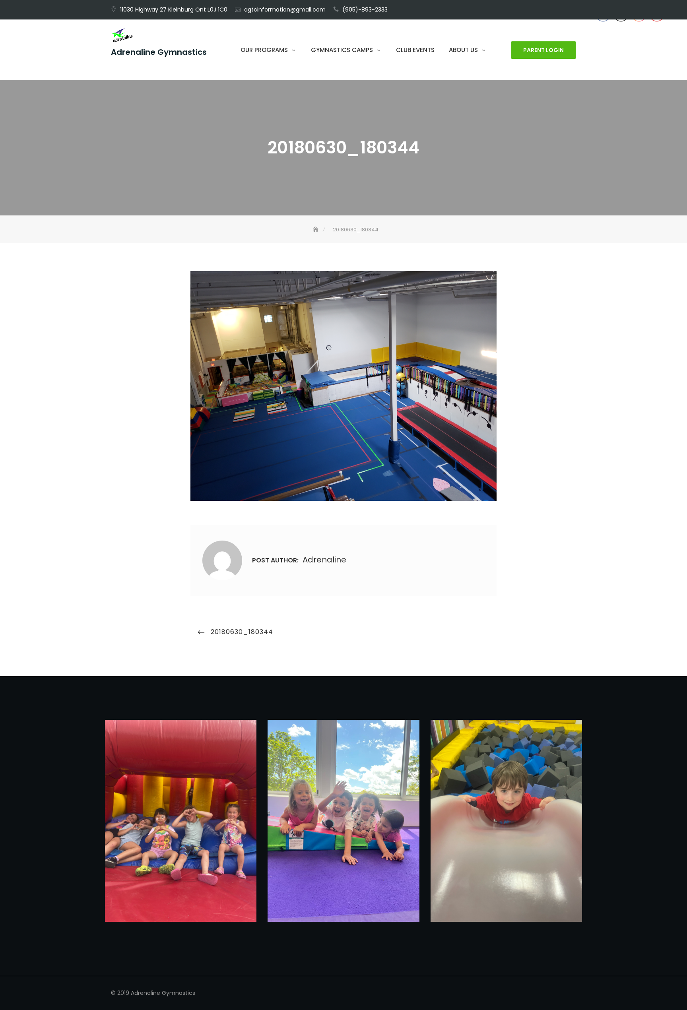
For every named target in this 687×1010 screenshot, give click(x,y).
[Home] (316, 229)
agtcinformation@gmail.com (285, 10)
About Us (463, 50)
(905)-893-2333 (365, 10)
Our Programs (264, 50)
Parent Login (543, 50)
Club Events (415, 50)
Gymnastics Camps (342, 50)
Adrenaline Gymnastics (159, 52)
